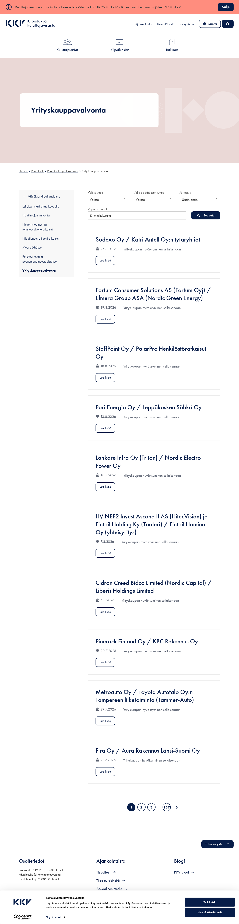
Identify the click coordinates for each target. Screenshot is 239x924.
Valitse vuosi (96, 192)
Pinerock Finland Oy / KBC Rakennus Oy (147, 641)
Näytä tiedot (53, 917)
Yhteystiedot (187, 24)
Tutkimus (172, 49)
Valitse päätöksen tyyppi (149, 192)
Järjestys (185, 192)
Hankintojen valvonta (36, 215)
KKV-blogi (182, 872)
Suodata (209, 215)
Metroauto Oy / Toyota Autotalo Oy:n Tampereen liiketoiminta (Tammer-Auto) (145, 696)
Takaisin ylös (213, 844)
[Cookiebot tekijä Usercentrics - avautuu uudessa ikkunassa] (22, 917)
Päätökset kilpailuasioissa (43, 196)
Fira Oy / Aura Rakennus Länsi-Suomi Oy (148, 750)
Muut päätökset (32, 247)
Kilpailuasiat (119, 49)
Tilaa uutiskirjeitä (108, 880)
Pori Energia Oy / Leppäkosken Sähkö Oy (149, 407)
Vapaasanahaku (98, 209)
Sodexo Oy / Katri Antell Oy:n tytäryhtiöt (148, 239)
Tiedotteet (103, 872)
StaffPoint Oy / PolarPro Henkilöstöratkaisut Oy (151, 352)
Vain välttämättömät (210, 912)
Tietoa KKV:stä (165, 24)
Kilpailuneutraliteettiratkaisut (40, 238)
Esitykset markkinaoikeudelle (40, 206)
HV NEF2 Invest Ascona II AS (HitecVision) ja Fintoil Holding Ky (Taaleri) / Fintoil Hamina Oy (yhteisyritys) (152, 524)
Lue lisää (105, 260)
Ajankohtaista (143, 24)
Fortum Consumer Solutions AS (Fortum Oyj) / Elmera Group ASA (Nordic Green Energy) (153, 294)
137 (167, 808)
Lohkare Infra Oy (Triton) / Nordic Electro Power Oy (148, 461)
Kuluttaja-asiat (67, 49)
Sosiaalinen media (109, 888)
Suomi (210, 25)
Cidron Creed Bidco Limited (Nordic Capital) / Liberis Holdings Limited (154, 587)
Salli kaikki (209, 902)
